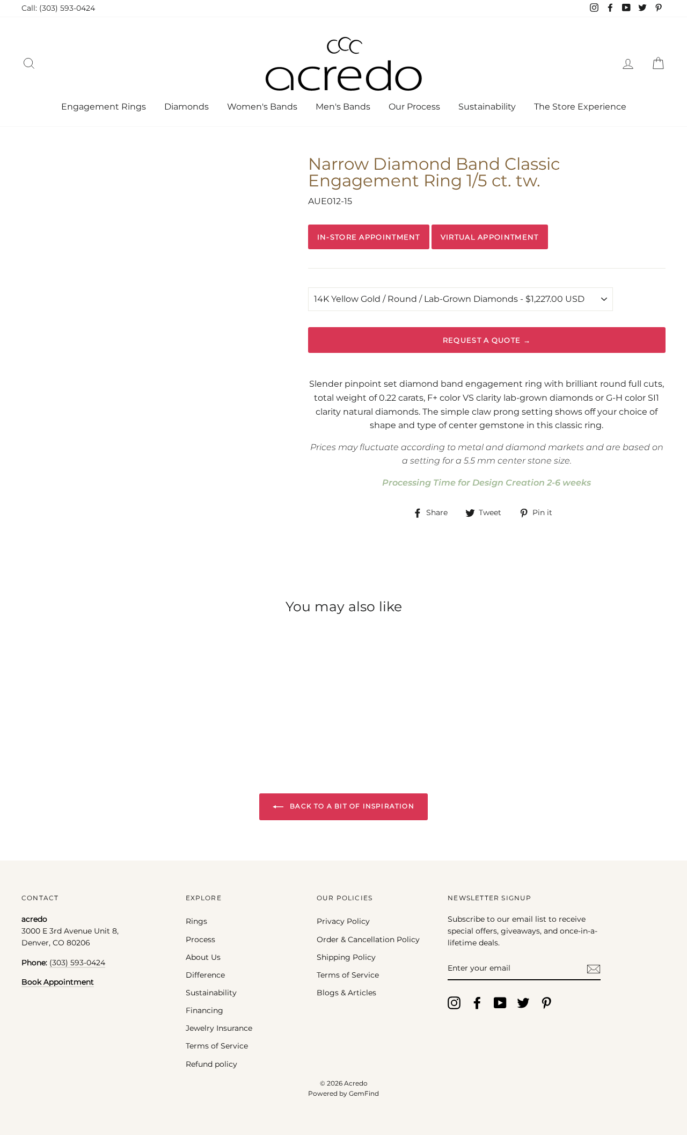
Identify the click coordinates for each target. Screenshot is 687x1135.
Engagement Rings (103, 107)
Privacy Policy (343, 921)
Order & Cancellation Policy (368, 939)
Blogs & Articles (346, 992)
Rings (196, 921)
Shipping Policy (346, 957)
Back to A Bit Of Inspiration (351, 806)
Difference (205, 975)
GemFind (364, 1093)
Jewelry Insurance (219, 1028)
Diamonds (186, 107)
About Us (203, 957)
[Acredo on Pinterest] (546, 1002)
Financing (204, 1010)
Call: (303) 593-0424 (58, 8)
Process (200, 939)
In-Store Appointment (368, 237)
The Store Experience (580, 107)
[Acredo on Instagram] (454, 1002)
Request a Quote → (487, 340)
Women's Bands (262, 107)
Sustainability (487, 107)
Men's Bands (343, 107)
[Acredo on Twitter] (523, 1002)
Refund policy (211, 1064)
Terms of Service (217, 1046)
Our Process (414, 107)
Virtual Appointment (490, 237)
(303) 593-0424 (77, 962)
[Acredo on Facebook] (477, 1002)
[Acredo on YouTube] (500, 1002)
